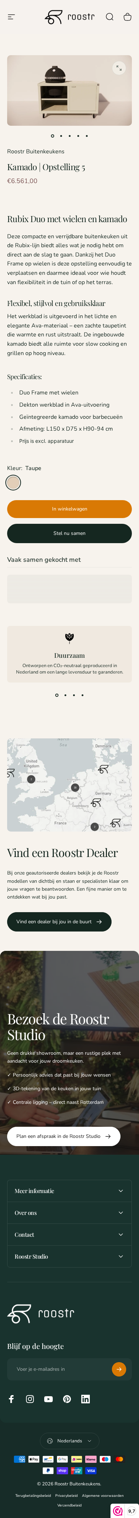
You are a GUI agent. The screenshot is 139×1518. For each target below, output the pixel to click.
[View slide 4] (82, 695)
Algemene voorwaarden (103, 1495)
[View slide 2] (65, 695)
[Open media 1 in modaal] (119, 68)
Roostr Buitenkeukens (36, 151)
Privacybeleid (66, 1495)
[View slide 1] (56, 695)
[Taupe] (13, 483)
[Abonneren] (119, 1369)
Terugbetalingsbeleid (33, 1495)
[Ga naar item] (52, 135)
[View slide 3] (74, 695)
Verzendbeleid (69, 1505)
